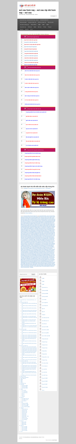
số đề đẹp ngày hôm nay (30, 227)
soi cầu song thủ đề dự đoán (35, 260)
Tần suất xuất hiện (25, 418)
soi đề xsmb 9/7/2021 (33, 265)
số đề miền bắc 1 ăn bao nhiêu (33, 228)
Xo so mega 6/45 (24, 391)
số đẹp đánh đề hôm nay (45, 230)
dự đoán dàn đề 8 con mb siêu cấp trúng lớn (29, 319)
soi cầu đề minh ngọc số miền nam (30, 248)
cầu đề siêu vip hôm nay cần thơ (35, 218)
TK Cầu (44, 27)
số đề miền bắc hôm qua (50, 228)
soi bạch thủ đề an (31, 232)
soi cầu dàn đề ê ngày (31, 239)
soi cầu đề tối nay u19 (31, 253)
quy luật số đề (27, 226)
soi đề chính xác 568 (43, 262)
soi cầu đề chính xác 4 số (46, 242)
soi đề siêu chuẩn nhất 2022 (33, 264)
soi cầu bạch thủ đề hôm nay (28, 236)
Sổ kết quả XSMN (25, 387)
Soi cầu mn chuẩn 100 (42, 22)
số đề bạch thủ (49, 226)
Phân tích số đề (50, 22)
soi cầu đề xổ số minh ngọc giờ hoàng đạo (43, 254)
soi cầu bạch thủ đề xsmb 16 (37, 236)
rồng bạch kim (32, 226)
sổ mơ (31, 29)
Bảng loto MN (24, 424)
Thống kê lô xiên (24, 411)
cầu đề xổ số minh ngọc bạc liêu (32, 219)
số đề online (39, 230)
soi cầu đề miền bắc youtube (48, 245)
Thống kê (49, 27)
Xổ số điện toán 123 (25, 399)
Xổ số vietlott (24, 390)
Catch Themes (54, 440)
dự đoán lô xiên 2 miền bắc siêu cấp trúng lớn (29, 335)
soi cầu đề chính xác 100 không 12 (45, 241)
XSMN (47, 24)
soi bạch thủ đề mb (42, 234)
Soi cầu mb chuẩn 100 (44, 19)
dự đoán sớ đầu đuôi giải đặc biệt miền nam (29, 371)
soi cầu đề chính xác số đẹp (49, 243)
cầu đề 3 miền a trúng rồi (48, 216)
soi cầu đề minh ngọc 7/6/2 (27, 247)
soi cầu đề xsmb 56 (35, 257)
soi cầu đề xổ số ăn (46, 253)
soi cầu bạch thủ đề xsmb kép (29, 238)
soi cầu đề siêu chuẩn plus (41, 251)
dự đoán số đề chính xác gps (47, 223)
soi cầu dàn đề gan (38, 239)
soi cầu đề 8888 (41, 240)
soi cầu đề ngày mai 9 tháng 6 (36, 249)
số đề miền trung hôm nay (40, 229)
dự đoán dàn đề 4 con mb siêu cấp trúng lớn (29, 316)
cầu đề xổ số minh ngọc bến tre (42, 219)
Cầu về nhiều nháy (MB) (26, 406)
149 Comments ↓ (48, 188)
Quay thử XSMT (24, 429)
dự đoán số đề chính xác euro (38, 223)
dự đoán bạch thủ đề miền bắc (39, 221)
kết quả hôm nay (23, 27)
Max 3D (23, 393)
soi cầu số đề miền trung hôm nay (43, 259)
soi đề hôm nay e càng (35, 263)
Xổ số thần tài (24, 400)
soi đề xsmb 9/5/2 (26, 265)
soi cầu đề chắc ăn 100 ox (49, 240)
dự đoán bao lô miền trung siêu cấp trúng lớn (29, 346)
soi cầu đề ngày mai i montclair (46, 249)
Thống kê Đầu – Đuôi (25, 416)
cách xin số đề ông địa (34, 216)
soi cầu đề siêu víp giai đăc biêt (33, 252)
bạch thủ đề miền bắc (43, 215)
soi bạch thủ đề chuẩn (47, 232)
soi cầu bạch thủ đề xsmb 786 (47, 236)
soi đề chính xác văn (28, 263)
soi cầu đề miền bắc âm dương (38, 245)
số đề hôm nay (44, 227)
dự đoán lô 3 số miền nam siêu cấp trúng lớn (29, 367)
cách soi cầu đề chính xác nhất (25, 216)
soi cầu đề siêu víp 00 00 (49, 251)
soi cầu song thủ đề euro (44, 260)
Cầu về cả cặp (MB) (25, 405)
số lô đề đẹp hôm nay (25, 231)
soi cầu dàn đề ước (25, 240)
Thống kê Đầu (24, 413)
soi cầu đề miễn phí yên (35, 246)
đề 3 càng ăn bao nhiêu (41, 224)
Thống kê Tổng (24, 417)
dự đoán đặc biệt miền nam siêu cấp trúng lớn (29, 365)
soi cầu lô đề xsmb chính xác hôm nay (32, 259)
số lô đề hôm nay (40, 231)
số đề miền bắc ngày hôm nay (25, 229)
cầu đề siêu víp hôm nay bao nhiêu (46, 217)
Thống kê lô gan (24, 410)
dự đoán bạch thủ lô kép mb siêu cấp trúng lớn (29, 310)
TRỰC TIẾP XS (33, 24)
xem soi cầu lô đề (26, 266)
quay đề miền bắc (45, 225)
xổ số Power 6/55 (24, 392)
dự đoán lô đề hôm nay (41, 222)
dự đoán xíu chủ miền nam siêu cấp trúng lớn (29, 375)
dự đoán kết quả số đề (33, 222)
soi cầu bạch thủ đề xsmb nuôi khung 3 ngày (41, 238)
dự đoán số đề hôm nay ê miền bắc (32, 224)
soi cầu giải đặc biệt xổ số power (36, 258)
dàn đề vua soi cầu (31, 221)
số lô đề (50, 230)
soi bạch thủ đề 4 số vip (24, 232)
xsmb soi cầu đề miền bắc (25, 267)
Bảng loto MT (24, 423)
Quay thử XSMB (24, 426)
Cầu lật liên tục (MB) (25, 404)
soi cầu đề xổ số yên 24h (28, 257)
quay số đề (50, 225)
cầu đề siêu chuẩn (28, 217)
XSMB (39, 24)
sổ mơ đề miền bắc (47, 231)
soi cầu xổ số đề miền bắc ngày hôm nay (44, 261)
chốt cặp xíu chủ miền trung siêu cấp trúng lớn (29, 347)
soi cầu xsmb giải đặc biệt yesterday (34, 262)
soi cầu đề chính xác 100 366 (35, 241)
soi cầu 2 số (47, 235)
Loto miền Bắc (44, 369)
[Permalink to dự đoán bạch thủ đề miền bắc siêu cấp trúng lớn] (38, 208)
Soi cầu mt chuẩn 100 (32, 22)
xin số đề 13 (32, 266)
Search (33, 274)
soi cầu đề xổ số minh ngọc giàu (31, 254)
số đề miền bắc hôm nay (42, 228)
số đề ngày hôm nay (51, 229)
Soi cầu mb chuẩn (23, 22)
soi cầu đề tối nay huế (24, 253)
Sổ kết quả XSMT (25, 386)
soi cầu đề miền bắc (45, 244)
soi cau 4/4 (50, 235)
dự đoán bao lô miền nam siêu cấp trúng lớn (29, 362)
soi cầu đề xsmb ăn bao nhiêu (43, 257)
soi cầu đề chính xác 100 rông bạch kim (35, 242)
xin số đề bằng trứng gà (37, 266)
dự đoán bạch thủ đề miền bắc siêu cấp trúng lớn (37, 186)
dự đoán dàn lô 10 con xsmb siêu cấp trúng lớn (29, 325)
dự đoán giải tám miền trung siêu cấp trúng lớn (29, 350)
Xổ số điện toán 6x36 (45, 317)
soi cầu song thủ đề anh (27, 260)
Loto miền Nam (44, 372)
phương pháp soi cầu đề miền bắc (37, 225)
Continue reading (29, 213)
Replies (31, 267)
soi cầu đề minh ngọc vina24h (41, 248)
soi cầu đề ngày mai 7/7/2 (28, 249)
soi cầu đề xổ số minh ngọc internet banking (35, 255)
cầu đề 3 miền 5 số (41, 216)
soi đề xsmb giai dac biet (48, 265)
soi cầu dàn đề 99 (25, 239)
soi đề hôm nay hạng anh (44, 263)
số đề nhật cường (27, 230)
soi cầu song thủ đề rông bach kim (32, 261)
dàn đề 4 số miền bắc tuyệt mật (31, 55)
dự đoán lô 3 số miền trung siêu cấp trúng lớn (29, 351)
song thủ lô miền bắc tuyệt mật (30, 42)
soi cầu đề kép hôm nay (38, 244)
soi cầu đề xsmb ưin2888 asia (25, 258)
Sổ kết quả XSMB (25, 385)
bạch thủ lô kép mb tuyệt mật (30, 46)
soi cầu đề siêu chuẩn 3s (25, 251)
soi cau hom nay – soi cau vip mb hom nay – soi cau (37, 11)
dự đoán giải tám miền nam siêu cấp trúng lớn (29, 366)
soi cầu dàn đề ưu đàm (31, 240)
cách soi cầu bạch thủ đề (51, 215)
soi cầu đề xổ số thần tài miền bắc (42, 256)
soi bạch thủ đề (52, 231)
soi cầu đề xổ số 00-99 (38, 253)
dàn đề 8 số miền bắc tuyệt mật (31, 60)
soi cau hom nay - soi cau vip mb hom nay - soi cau (36, 188)
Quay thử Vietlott (24, 430)
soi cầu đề (37, 240)
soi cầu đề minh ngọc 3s (43, 246)
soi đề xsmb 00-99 (41, 264)
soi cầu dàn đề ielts (45, 239)
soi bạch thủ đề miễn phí (34, 235)
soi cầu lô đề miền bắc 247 (45, 258)
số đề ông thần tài (33, 230)
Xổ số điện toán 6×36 (25, 398)
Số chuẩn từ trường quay (24, 24)
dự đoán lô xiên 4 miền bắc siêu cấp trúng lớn (29, 337)
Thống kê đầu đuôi (25, 409)
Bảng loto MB (24, 422)
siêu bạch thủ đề (37, 226)
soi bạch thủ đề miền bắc (49, 234)
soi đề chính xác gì (50, 262)
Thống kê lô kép (24, 412)
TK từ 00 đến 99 (24, 419)
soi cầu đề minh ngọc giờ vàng (36, 247)
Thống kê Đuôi (24, 414)
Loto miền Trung (44, 375)
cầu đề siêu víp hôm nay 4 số (35, 217)
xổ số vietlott (44, 299)
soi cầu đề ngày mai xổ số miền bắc (48, 250)
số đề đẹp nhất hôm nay (38, 227)
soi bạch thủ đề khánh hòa (35, 234)
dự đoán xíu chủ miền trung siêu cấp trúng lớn (29, 359)
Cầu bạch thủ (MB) (25, 403)
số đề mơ (45, 229)
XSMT (43, 24)
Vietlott (35, 27)
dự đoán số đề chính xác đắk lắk (28, 223)
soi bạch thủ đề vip (42, 235)
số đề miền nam (32, 229)
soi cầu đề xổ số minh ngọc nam (47, 255)
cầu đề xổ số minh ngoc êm (26, 220)
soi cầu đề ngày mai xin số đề (38, 250)
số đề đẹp (24, 227)
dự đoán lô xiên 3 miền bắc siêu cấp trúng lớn (29, 336)
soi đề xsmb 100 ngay (47, 264)
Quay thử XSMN (24, 427)
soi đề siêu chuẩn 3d (25, 264)
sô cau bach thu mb (43, 226)
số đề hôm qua (49, 227)
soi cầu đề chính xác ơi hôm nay (39, 243)
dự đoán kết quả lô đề (26, 222)
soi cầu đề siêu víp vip (42, 252)
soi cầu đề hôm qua (31, 244)
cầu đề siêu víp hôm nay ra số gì (46, 218)
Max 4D (23, 395)
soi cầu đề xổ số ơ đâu (33, 256)
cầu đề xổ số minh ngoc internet (36, 220)
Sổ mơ (43, 390)
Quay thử (26, 29)
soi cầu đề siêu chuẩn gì (32, 251)
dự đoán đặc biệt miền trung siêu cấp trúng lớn (29, 349)
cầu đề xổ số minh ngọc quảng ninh (47, 220)
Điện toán (39, 27)
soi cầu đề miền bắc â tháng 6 (28, 245)
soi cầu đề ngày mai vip (29, 250)
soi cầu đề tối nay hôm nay (50, 252)
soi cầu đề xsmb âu (52, 257)
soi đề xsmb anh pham (40, 265)
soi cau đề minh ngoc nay (45, 247)
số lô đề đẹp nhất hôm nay (33, 231)
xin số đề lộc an (51, 266)
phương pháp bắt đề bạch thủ (26, 225)
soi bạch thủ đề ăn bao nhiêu (39, 232)
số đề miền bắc (26, 228)
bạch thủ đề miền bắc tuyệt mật (31, 51)
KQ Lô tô (21, 29)
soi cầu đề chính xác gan (30, 243)
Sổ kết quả (30, 27)
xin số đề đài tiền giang (45, 266)
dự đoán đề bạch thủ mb (48, 221)
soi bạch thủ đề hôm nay (26, 234)
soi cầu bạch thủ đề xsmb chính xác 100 (38, 237)
